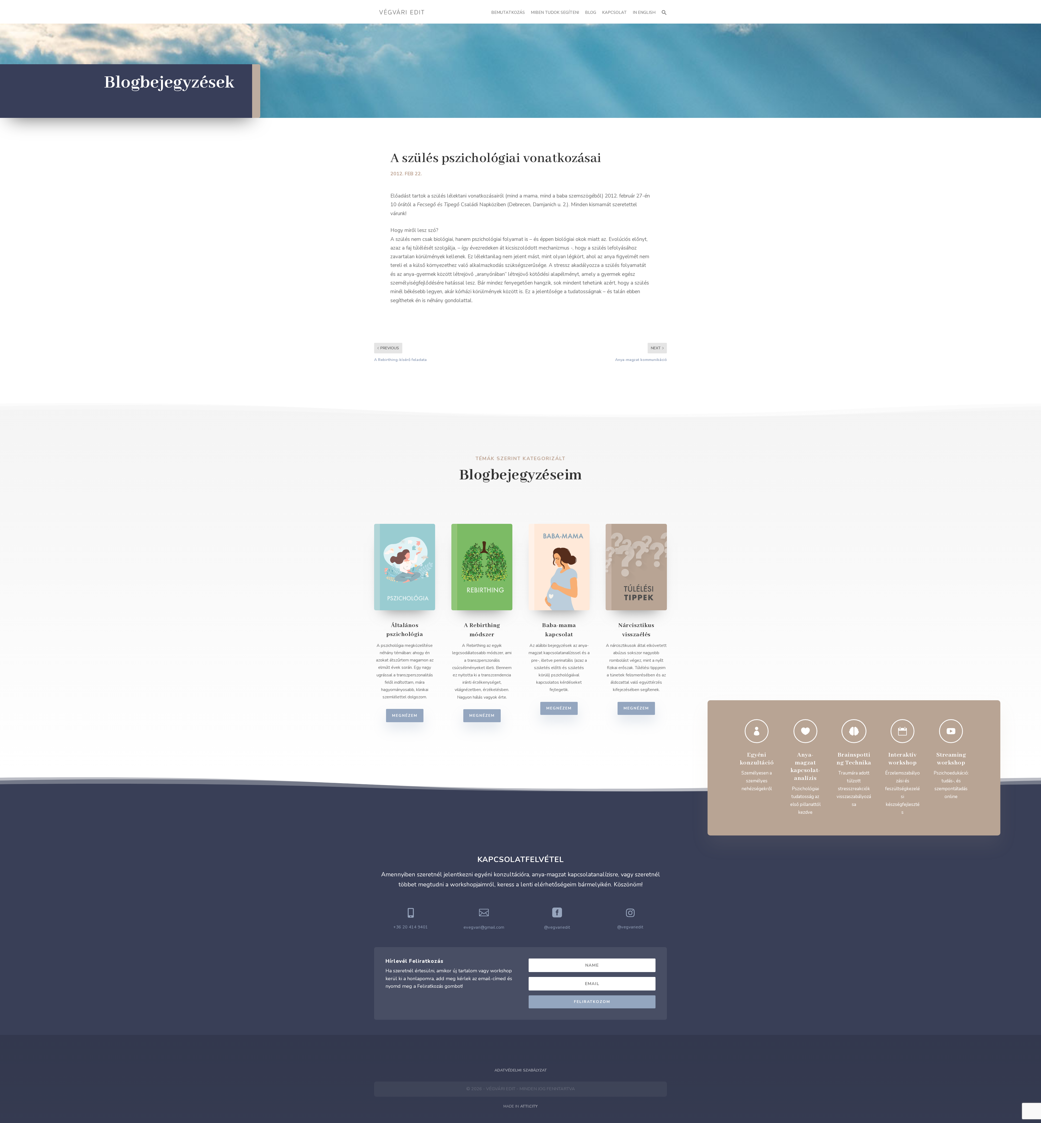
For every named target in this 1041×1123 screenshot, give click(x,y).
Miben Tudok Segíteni (555, 12)
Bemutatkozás (508, 12)
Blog (590, 12)
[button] (664, 12)
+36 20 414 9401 (410, 927)
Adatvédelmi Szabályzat (520, 1070)
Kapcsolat (614, 12)
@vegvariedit (557, 927)
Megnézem (404, 715)
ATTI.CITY (529, 1106)
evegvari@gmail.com (484, 927)
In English (644, 12)
